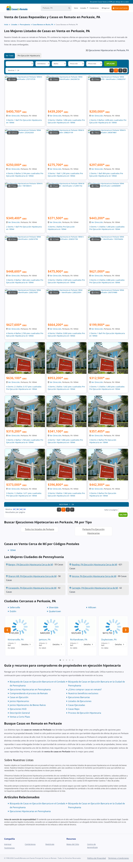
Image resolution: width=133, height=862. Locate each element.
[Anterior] (111, 70)
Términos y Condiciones (118, 858)
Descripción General (20, 712)
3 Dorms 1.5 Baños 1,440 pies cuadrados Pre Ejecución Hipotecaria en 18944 (107, 227)
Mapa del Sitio (72, 844)
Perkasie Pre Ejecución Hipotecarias (93, 531)
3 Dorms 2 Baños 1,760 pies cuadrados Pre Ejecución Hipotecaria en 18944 (24, 441)
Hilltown (92, 607)
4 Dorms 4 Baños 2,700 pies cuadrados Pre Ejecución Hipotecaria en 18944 (24, 334)
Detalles (25, 644)
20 (14, 509)
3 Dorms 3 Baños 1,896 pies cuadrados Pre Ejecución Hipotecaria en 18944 (66, 121)
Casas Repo (73, 709)
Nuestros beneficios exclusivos (83, 693)
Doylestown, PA (109, 639)
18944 (13, 550)
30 (17, 509)
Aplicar (111, 64)
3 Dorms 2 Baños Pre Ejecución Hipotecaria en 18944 (61, 227)
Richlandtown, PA (78, 639)
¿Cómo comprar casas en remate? (85, 689)
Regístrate (49, 844)
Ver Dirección (14, 115)
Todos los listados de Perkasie (39, 529)
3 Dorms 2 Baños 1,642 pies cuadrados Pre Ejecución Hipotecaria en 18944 (66, 387)
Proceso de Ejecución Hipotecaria (84, 712)
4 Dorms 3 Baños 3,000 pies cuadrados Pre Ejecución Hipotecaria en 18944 (66, 334)
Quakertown (55, 611)
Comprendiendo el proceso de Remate (29, 693)
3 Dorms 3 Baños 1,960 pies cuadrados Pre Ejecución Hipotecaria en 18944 (66, 494)
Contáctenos (94, 8)
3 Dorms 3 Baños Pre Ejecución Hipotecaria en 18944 (102, 494)
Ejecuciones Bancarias (79, 697)
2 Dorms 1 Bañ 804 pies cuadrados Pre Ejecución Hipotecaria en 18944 (106, 174)
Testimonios (9, 848)
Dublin (13, 611)
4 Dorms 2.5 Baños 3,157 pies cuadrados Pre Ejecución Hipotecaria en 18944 (23, 387)
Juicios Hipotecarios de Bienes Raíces (28, 705)
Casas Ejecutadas (76, 705)
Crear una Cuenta (121, 8)
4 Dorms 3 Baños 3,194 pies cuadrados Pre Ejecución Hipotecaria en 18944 (24, 174)
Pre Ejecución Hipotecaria (29, 55)
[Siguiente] (125, 70)
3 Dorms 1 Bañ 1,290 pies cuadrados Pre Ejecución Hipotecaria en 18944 (65, 174)
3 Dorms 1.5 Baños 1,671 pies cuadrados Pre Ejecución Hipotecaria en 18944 (23, 494)
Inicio (76, 8)
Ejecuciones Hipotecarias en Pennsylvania (30, 689)
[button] (60, 660)
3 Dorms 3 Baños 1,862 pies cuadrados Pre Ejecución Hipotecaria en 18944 (24, 281)
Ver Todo (9, 55)
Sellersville (15, 607)
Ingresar (106, 8)
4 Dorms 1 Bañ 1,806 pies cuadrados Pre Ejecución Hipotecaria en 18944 (65, 441)
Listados (83, 8)
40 (21, 509)
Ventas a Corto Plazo (20, 716)
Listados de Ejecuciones (79, 701)
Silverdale (53, 607)
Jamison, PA (44, 639)
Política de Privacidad (96, 858)
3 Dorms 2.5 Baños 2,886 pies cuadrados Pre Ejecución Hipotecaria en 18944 (107, 281)
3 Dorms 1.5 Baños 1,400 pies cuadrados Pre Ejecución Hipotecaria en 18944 (107, 387)
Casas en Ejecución (19, 697)
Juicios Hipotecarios (19, 701)
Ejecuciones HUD (18, 709)
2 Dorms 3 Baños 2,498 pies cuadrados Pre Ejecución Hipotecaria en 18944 (107, 121)
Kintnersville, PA (16, 639)
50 (25, 509)
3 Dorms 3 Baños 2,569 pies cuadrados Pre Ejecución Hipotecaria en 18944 (66, 281)
